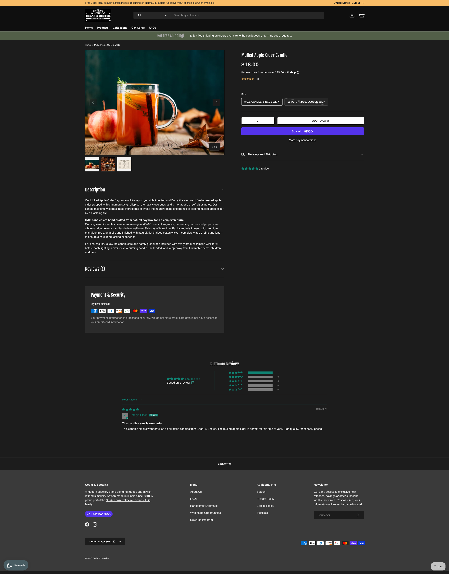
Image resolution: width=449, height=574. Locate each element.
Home (89, 28)
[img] (130, 409)
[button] (362, 15)
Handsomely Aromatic (203, 505)
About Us (196, 491)
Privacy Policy (265, 498)
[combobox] (228, 15)
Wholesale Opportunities (205, 512)
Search (261, 491)
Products (103, 28)
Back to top (225, 463)
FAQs (152, 28)
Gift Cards (138, 28)
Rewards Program (201, 519)
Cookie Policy (265, 505)
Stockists (262, 512)
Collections (120, 28)
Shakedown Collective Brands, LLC (128, 500)
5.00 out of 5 (192, 378)
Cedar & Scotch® (101, 558)
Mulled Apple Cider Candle (107, 45)
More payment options (302, 140)
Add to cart (320, 120)
